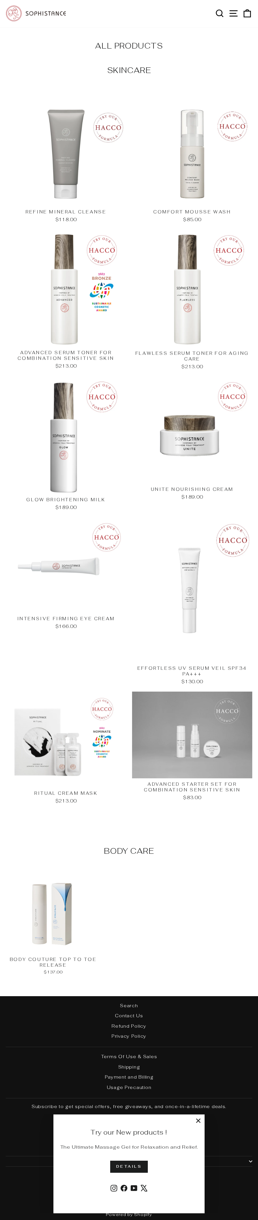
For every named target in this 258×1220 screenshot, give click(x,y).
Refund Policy (129, 1026)
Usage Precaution (129, 1087)
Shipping (129, 1067)
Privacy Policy (129, 1036)
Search (129, 1006)
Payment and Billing (129, 1077)
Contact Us (129, 1016)
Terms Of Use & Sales (129, 1056)
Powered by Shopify (129, 1214)
